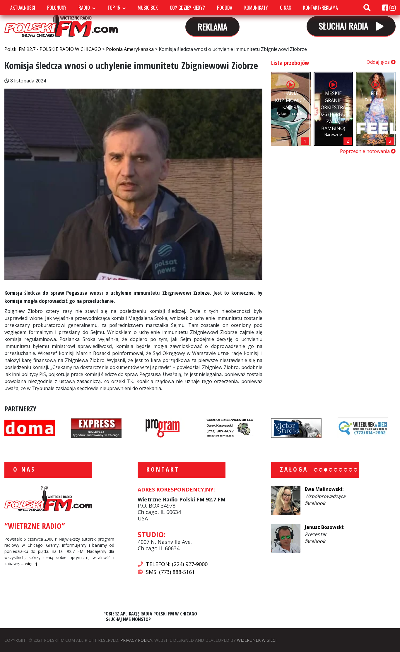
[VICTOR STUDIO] (296, 427)
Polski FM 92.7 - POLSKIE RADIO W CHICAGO (61, 20)
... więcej (29, 563)
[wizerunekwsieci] (363, 427)
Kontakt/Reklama (320, 7)
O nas (285, 7)
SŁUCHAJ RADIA (344, 25)
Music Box (148, 7)
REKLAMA (212, 26)
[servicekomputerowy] (229, 427)
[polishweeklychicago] (163, 427)
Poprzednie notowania (365, 151)
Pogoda (224, 7)
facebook (315, 503)
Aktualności (22, 7)
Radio (84, 7)
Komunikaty (256, 7)
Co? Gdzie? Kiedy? (187, 7)
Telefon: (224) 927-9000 (177, 564)
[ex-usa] (96, 427)
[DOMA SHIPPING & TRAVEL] (29, 427)
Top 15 (113, 7)
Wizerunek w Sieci (256, 640)
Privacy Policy (136, 640)
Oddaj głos (379, 62)
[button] (315, 470)
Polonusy (56, 7)
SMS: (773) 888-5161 (170, 571)
